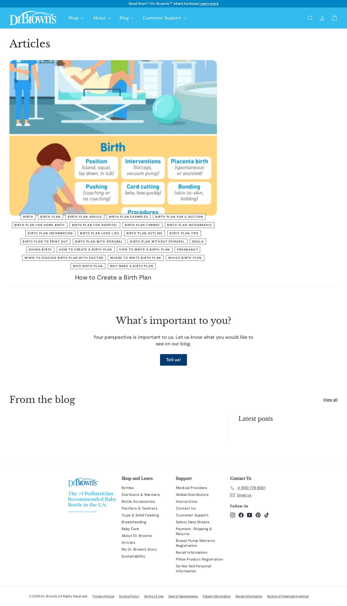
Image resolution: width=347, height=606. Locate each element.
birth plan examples (128, 217)
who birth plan (88, 266)
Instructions (187, 501)
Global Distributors (192, 494)
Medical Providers (191, 487)
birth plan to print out (45, 241)
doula (198, 241)
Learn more (208, 3)
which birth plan (185, 258)
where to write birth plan (135, 258)
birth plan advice (85, 217)
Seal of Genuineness (183, 596)
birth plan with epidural (99, 241)
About (100, 18)
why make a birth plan (131, 266)
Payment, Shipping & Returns (194, 531)
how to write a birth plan (144, 249)
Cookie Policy (129, 596)
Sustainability (133, 556)
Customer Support (162, 18)
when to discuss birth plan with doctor (64, 258)
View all (330, 399)
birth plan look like (99, 233)
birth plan (50, 217)
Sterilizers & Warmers (141, 494)
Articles (128, 542)
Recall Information (191, 552)
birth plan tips (184, 233)
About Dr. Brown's (137, 535)
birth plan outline (145, 233)
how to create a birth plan (85, 249)
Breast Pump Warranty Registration (195, 543)
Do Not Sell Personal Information (193, 568)
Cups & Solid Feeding (140, 515)
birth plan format (142, 225)
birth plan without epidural (157, 241)
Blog (125, 18)
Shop (74, 18)
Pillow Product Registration (199, 559)
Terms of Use (154, 596)
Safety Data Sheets (192, 522)
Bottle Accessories (138, 501)
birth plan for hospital (95, 225)
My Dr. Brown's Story (139, 549)
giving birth (40, 249)
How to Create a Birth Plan (113, 277)
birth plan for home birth (39, 225)
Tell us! (173, 360)
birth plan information (50, 233)
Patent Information (217, 596)
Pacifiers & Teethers (139, 508)
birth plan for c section (179, 217)
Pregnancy (187, 249)
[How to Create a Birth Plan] (113, 138)
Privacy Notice (103, 596)
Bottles (128, 487)
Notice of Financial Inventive (288, 596)
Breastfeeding (134, 522)
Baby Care (130, 529)
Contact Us (186, 508)
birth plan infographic (189, 225)
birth (28, 217)
